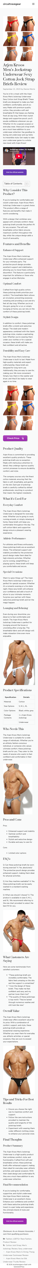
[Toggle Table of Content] (25, 184)
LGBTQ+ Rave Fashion (22, 1239)
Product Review (9, 1242)
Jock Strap (17, 1245)
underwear (27, 1248)
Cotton (9, 1245)
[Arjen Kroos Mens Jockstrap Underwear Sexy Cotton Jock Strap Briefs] (19, 429)
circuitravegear (12, 4)
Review (15, 1248)
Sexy (20, 1248)
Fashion (9, 1239)
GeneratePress (19, 1267)
